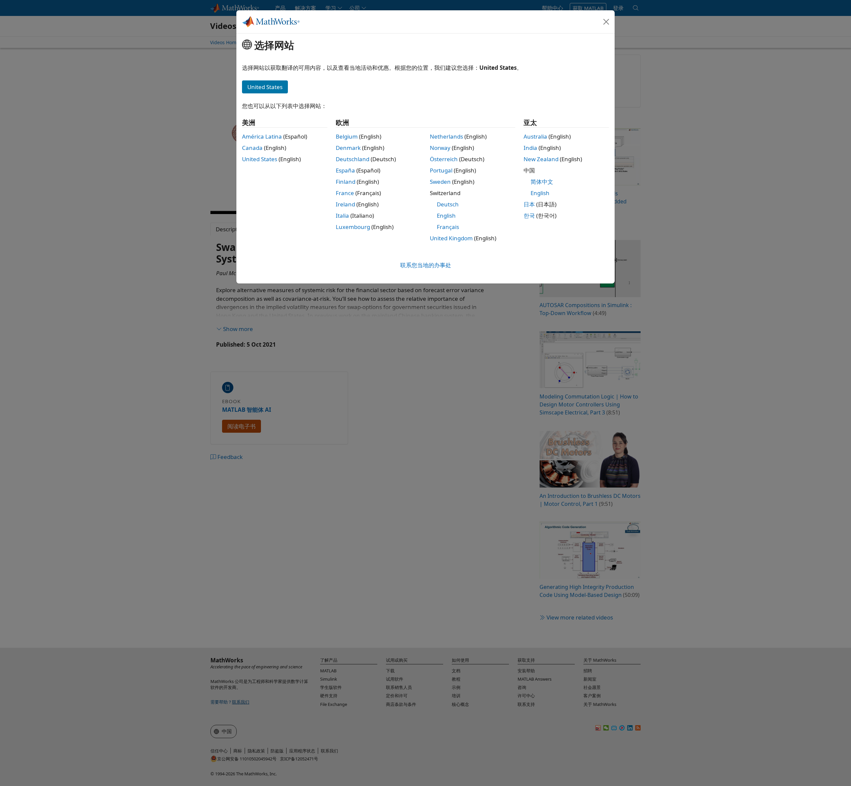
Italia (342, 215)
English (446, 215)
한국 (529, 215)
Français (448, 227)
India (530, 148)
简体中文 (542, 181)
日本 (529, 204)
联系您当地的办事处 (425, 265)
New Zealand (541, 159)
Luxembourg (353, 227)
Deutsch (448, 204)
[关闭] (606, 21)
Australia (535, 136)
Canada (252, 148)
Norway (440, 148)
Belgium (347, 136)
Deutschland (352, 159)
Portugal (441, 170)
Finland (345, 181)
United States (259, 159)
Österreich (444, 159)
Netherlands (446, 136)
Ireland (345, 204)
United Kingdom (451, 238)
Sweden (440, 181)
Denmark (348, 148)
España (345, 170)
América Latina (262, 136)
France (345, 193)
